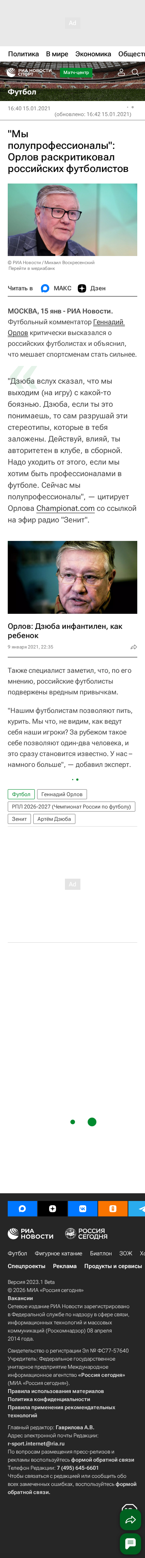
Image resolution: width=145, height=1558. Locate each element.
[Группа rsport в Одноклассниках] (113, 1208)
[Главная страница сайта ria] (8, 72)
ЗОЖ (125, 1253)
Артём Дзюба (54, 819)
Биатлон (101, 1253)
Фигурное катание (58, 1253)
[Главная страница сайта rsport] (46, 72)
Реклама (65, 1266)
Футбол (21, 794)
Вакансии (20, 1298)
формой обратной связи (102, 1460)
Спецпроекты (26, 1266)
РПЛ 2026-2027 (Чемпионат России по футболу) (71, 806)
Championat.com (65, 508)
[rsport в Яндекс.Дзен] (52, 1208)
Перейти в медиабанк (32, 268)
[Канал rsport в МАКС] (22, 1208)
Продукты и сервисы (113, 1266)
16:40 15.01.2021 (29, 108)
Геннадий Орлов (62, 794)
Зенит (19, 819)
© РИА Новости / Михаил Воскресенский (51, 262)
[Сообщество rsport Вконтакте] (82, 1208)
